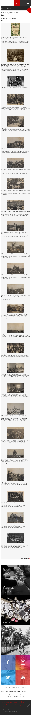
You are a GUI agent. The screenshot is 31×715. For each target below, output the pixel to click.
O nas (6, 687)
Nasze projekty (7, 689)
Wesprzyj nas (21, 689)
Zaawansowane (17, 3)
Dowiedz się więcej (14, 712)
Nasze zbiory (12, 687)
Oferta (17, 687)
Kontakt (14, 689)
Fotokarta (3, 3)
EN (26, 689)
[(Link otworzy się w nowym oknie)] (8, 662)
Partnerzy (23, 687)
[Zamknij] (28, 705)
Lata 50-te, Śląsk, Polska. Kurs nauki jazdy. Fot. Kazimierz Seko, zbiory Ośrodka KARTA (14, 88)
